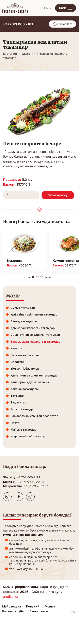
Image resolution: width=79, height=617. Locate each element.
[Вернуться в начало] (15, 8)
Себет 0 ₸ (64, 24)
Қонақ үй (33, 606)
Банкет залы (39, 611)
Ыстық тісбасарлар (25, 368)
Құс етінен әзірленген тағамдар (34, 375)
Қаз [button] (46, 8)
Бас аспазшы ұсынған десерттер (34, 416)
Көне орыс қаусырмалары (30, 382)
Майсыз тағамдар (23, 429)
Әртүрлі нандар (22, 409)
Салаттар (18, 362)
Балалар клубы (13, 611)
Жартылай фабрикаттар (28, 436)
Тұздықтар (18, 402)
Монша (50, 606)
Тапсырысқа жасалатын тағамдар (35, 341)
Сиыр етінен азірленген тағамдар (35, 334)
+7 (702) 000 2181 (18, 24)
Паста (15, 423)
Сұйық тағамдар (23, 307)
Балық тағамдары (24, 321)
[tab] (29, 277)
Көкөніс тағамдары (24, 389)
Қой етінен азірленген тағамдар (34, 314)
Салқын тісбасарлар (26, 355)
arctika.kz (10, 597)
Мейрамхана (11, 606)
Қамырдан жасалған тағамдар (33, 328)
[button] (65, 8)
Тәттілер (17, 395)
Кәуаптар (17, 348)
